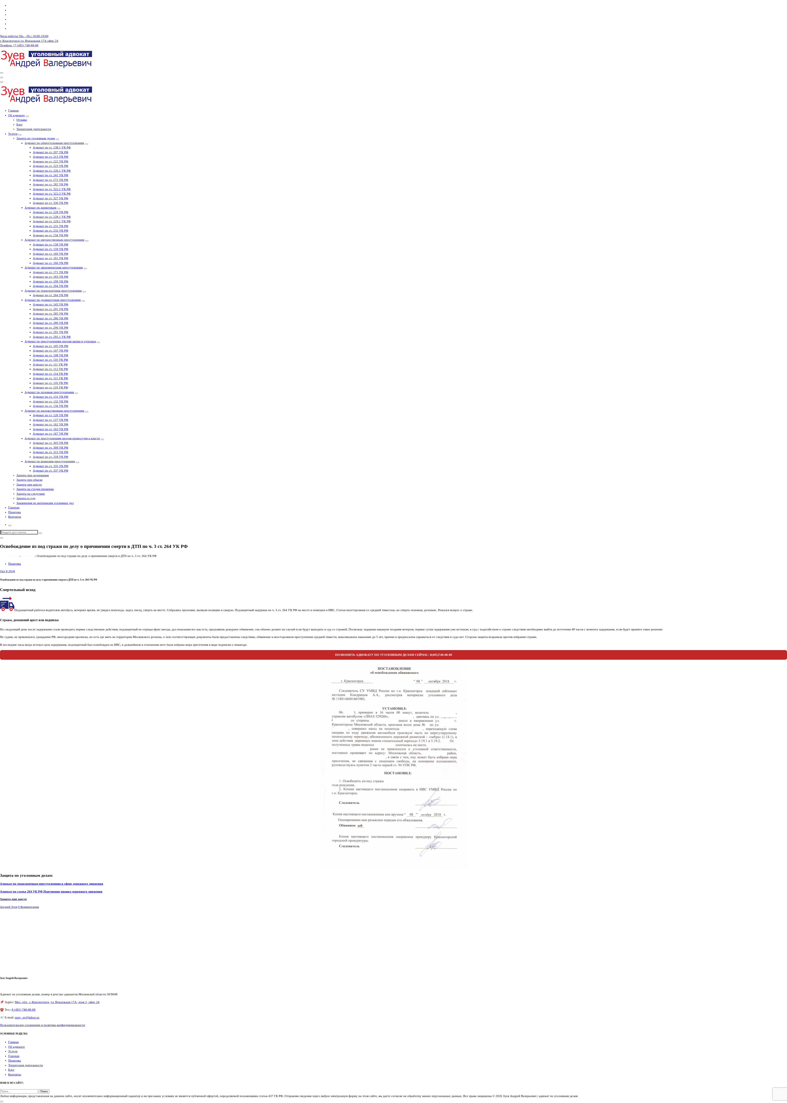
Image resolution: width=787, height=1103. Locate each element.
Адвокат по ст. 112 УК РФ (50, 369)
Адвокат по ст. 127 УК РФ (50, 420)
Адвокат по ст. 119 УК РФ (50, 387)
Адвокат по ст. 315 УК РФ (50, 452)
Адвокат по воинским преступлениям (50, 461)
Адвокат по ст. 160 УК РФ (50, 253)
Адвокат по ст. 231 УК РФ (50, 226)
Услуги (12, 133)
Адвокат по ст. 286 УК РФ (50, 318)
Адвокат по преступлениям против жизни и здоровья (60, 341)
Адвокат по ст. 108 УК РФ (50, 355)
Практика (14, 512)
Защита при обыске (29, 479)
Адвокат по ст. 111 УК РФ (50, 364)
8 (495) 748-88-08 (23, 1009)
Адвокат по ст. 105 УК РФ (50, 346)
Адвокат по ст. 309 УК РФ (50, 447)
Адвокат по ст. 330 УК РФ (50, 203)
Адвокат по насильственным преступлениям (54, 410)
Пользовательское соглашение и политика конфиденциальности (42, 1025)
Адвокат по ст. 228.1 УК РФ (52, 216)
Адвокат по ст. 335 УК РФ (50, 466)
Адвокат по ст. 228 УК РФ (50, 212)
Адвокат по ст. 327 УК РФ (50, 198)
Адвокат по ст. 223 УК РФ (50, 166)
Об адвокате (16, 115)
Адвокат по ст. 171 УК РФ (50, 272)
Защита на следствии (30, 493)
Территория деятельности (33, 129)
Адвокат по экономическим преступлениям (54, 267)
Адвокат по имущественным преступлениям (54, 239)
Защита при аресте (29, 484)
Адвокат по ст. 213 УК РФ (50, 156)
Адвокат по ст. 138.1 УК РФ (52, 147)
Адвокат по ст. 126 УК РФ (50, 415)
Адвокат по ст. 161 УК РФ (50, 258)
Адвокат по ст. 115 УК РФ (50, 378)
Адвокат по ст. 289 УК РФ (50, 323)
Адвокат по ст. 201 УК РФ (50, 309)
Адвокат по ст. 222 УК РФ (50, 161)
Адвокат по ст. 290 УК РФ (50, 327)
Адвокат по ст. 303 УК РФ (50, 443)
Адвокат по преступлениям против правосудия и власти (62, 438)
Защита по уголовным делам (35, 138)
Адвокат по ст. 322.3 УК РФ (52, 193)
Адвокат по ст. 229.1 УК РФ (52, 221)
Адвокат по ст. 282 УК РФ (50, 184)
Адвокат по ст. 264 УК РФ (50, 295)
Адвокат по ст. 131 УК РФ (50, 396)
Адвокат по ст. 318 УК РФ (50, 456)
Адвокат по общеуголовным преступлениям (54, 143)
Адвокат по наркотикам (40, 207)
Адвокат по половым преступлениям (49, 392)
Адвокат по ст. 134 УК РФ (50, 406)
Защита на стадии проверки (35, 489)
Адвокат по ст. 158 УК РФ (50, 244)
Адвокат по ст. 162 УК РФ (50, 424)
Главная (13, 110)
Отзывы (21, 119)
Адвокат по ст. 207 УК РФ (50, 152)
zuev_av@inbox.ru (27, 1017)
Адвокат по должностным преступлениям (53, 300)
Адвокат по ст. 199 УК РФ (50, 281)
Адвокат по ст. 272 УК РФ (50, 180)
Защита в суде (25, 498)
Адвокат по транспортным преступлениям (53, 290)
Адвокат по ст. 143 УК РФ (50, 304)
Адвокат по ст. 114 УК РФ (50, 373)
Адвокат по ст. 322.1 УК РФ (52, 189)
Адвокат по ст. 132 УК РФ (50, 401)
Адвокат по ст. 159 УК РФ (50, 249)
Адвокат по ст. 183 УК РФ (50, 276)
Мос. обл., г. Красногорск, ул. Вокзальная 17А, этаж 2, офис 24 (57, 1002)
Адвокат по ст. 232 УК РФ (50, 230)
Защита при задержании (32, 475)
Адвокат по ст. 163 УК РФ (50, 429)
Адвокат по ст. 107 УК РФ (50, 350)
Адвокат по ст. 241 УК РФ (50, 175)
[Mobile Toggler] (27, 116)
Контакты (14, 516)
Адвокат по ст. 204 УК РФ (50, 286)
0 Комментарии (28, 907)
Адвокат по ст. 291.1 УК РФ (52, 336)
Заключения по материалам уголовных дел (45, 503)
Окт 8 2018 (7, 571)
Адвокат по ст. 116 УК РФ (50, 383)
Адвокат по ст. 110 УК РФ (50, 359)
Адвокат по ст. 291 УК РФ (50, 332)
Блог (19, 124)
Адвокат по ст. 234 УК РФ (50, 235)
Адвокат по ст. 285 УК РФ (50, 313)
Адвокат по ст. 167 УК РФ (50, 433)
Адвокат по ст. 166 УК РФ (50, 263)
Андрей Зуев (8, 907)
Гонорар (13, 507)
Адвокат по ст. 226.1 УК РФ (52, 170)
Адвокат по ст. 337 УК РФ (50, 470)
